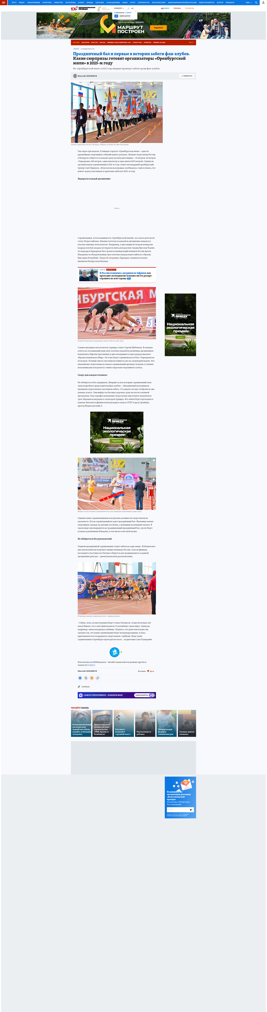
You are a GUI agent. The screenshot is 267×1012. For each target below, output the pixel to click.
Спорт (132, 2)
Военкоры (147, 42)
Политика (47, 2)
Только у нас (137, 42)
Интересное (85, 687)
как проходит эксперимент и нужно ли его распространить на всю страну (126, 276)
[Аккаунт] (263, 2)
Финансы (230, 2)
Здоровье (100, 2)
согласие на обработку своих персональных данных (178, 814)
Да (116, 16)
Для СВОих (85, 42)
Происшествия (158, 2)
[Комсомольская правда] (83, 8)
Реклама (177, 8)
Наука (124, 2)
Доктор (220, 2)
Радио (166, 8)
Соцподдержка (113, 2)
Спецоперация (33, 2)
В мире (81, 2)
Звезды (89, 2)
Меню (3, 2)
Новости (94, 42)
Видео (22, 2)
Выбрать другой (125, 16)
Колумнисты (143, 2)
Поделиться (187, 76)
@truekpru (90, 665)
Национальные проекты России (182, 2)
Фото (14, 2)
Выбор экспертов (206, 2)
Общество (58, 2)
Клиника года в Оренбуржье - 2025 (119, 42)
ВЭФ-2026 (102, 42)
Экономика (70, 2)
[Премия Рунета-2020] (103, 8)
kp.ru (152, 671)
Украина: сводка (159, 42)
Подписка (189, 8)
